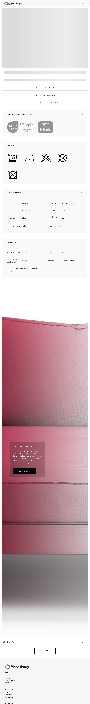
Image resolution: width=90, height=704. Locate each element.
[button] (45, 88)
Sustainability (10, 680)
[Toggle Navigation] (83, 3)
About (7, 676)
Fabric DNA (9, 678)
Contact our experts (25, 471)
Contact (8, 683)
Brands (7, 692)
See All (84, 643)
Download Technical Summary (46, 103)
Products (8, 695)
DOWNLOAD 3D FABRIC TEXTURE (46, 95)
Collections (9, 697)
